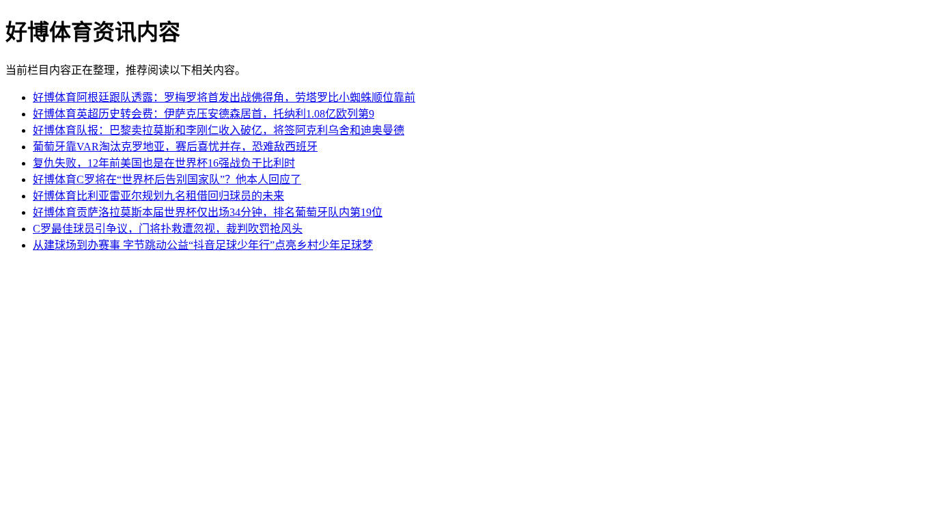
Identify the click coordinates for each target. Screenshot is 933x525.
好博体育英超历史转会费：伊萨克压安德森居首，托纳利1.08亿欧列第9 (203, 114)
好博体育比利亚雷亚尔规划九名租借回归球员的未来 (158, 196)
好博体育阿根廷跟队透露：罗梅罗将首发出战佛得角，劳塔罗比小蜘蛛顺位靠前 (224, 97)
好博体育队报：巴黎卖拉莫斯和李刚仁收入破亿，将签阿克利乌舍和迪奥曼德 (218, 130)
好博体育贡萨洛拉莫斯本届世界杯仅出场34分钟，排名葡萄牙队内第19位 (207, 212)
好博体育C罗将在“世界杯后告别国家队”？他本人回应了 (167, 179)
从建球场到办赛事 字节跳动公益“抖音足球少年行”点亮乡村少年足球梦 (203, 245)
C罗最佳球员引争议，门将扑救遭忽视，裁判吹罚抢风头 (168, 228)
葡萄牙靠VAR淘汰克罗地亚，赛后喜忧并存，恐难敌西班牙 (175, 146)
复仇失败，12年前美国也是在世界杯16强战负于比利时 (164, 163)
